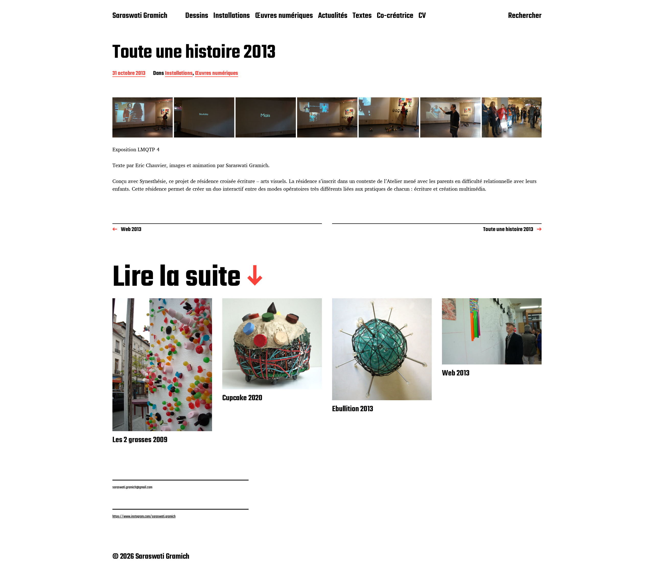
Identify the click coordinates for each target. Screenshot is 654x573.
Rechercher (525, 16)
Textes (362, 16)
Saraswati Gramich (139, 16)
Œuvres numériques (284, 16)
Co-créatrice (395, 16)
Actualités (332, 16)
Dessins (196, 16)
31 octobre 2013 (128, 74)
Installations (231, 16)
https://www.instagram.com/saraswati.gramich (144, 516)
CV (422, 16)
